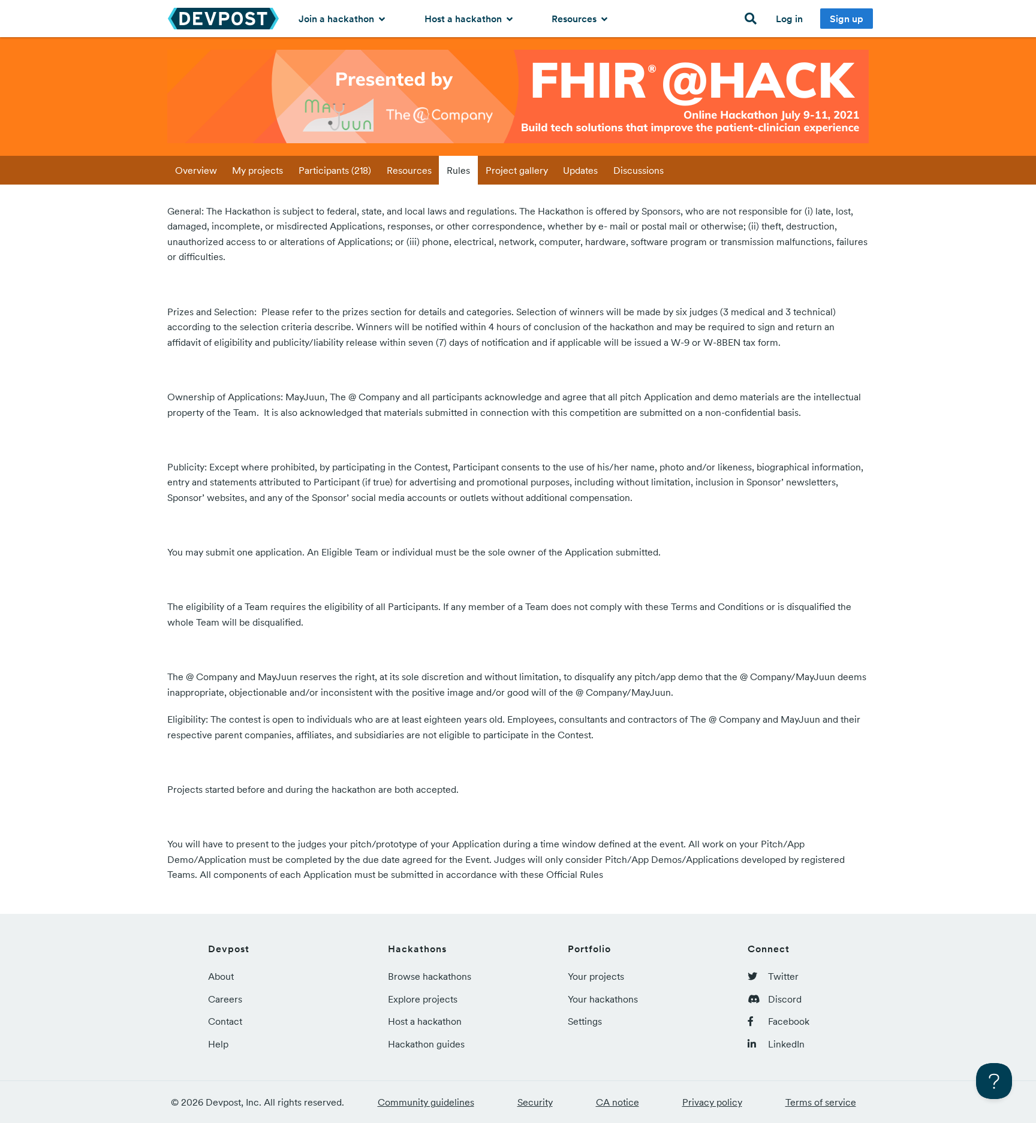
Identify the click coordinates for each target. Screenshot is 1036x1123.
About (221, 976)
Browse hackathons (429, 976)
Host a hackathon (464, 19)
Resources (575, 19)
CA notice (617, 1102)
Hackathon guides (426, 1044)
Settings (585, 1021)
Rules (458, 170)
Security (535, 1102)
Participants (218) (335, 170)
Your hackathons (603, 999)
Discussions (638, 170)
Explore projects (422, 999)
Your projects (596, 976)
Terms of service (820, 1102)
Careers (225, 999)
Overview (196, 170)
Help (218, 1044)
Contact (225, 1021)
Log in (789, 19)
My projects (257, 170)
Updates (580, 170)
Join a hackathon (338, 19)
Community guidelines (426, 1102)
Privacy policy (712, 1102)
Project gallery (517, 170)
